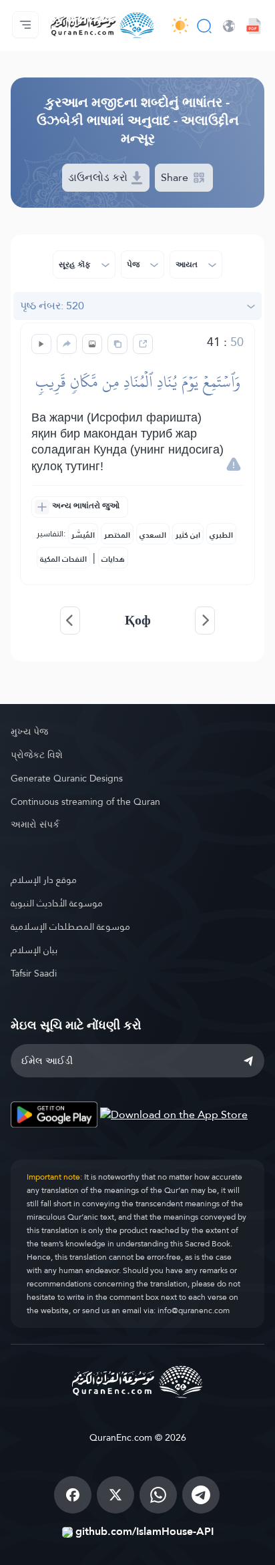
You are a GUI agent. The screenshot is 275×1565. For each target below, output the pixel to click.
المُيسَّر (83, 535)
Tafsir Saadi (34, 973)
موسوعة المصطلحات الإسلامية (70, 926)
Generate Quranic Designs (67, 778)
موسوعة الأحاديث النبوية (57, 903)
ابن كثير (188, 535)
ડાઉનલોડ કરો (99, 177)
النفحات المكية (63, 559)
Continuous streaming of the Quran (85, 801)
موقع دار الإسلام (44, 879)
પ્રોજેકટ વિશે (37, 754)
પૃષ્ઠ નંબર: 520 (52, 305)
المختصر (117, 535)
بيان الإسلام (34, 950)
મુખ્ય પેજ (29, 731)
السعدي (153, 535)
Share (176, 177)
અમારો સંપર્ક (35, 824)
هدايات (113, 559)
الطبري (221, 535)
